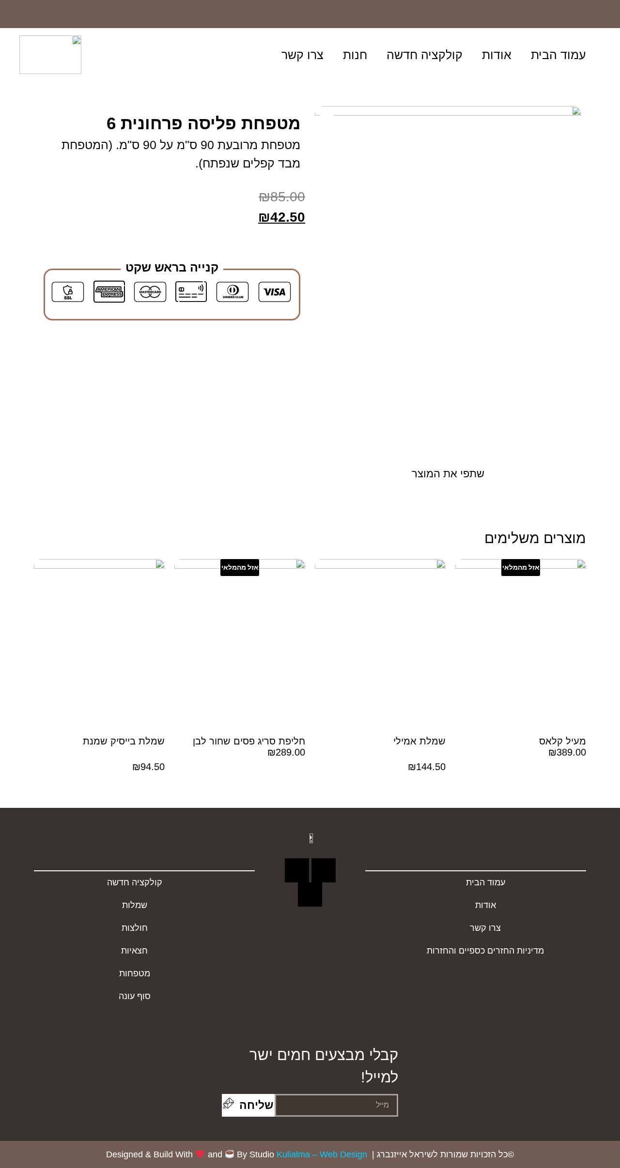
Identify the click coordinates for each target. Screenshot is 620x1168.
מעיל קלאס (562, 741)
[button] (199, 54)
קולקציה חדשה (425, 54)
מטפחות (134, 973)
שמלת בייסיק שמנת (124, 741)
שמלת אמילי (419, 741)
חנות (355, 54)
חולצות (135, 928)
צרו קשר (302, 54)
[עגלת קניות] (172, 55)
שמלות (134, 905)
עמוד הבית (558, 54)
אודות (497, 54)
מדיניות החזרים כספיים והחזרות (485, 951)
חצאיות (134, 951)
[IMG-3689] (448, 283)
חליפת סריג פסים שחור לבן (249, 741)
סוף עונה (135, 996)
